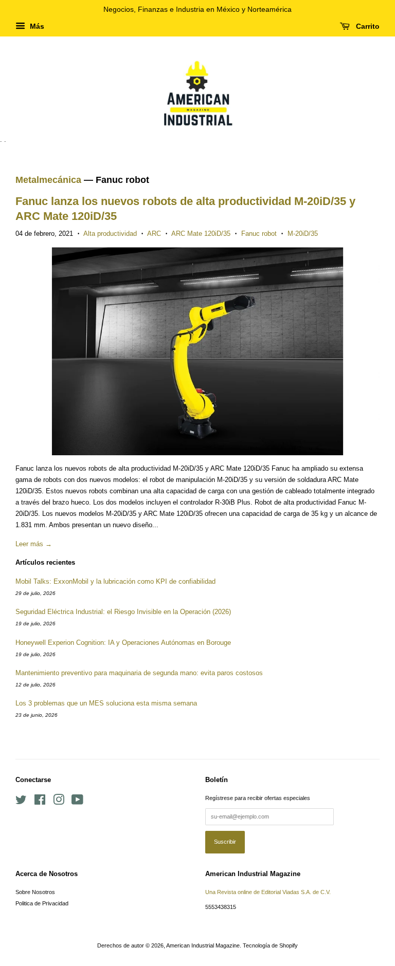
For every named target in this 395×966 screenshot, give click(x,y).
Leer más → (33, 544)
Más (36, 26)
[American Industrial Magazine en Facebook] (40, 802)
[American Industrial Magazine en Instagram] (58, 802)
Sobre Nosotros (35, 892)
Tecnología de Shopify (270, 945)
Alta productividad (110, 233)
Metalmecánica (48, 180)
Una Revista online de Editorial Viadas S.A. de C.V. (268, 892)
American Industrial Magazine (203, 945)
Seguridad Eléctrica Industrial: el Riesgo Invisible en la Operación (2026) (123, 612)
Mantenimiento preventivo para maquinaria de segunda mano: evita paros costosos (139, 673)
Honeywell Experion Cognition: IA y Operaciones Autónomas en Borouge (123, 642)
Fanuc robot (259, 233)
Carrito (367, 26)
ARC (154, 233)
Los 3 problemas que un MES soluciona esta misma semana (106, 703)
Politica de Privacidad (41, 903)
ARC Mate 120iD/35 (200, 233)
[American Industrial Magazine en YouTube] (77, 802)
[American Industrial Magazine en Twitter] (21, 802)
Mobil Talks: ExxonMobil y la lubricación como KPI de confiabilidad (115, 581)
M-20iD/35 (303, 233)
